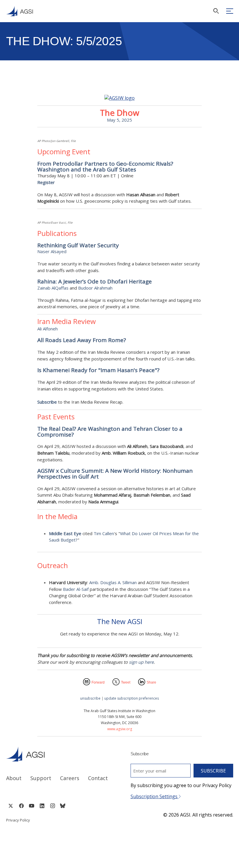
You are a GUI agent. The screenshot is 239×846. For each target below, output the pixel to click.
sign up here (141, 662)
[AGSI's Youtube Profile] (31, 805)
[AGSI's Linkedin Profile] (42, 805)
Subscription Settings (155, 796)
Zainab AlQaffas (52, 288)
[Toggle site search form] (216, 11)
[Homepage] (19, 11)
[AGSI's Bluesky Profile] (62, 805)
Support (40, 778)
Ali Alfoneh (47, 329)
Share (151, 682)
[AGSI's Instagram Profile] (52, 805)
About (14, 778)
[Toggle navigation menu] (229, 11)
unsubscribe (90, 698)
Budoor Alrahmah (95, 288)
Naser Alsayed (51, 251)
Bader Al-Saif (76, 589)
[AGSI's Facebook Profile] (21, 805)
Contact (98, 778)
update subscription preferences (131, 698)
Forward (98, 682)
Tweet (125, 682)
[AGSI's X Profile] (10, 805)
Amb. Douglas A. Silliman (113, 582)
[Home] (57, 754)
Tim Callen (104, 533)
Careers (69, 778)
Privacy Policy (18, 820)
